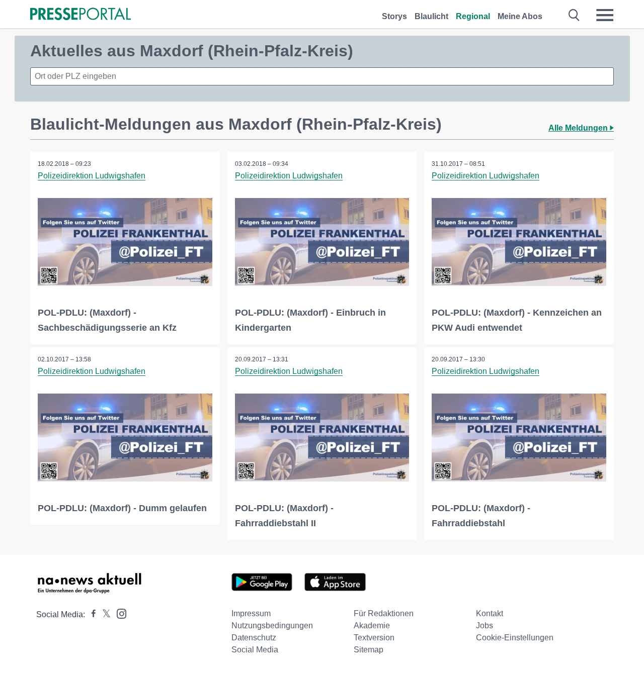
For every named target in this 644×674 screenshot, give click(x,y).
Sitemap (368, 649)
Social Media (254, 649)
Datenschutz (253, 637)
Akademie (372, 625)
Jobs (484, 625)
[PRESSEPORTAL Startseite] (80, 15)
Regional (473, 16)
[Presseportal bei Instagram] (118, 613)
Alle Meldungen (579, 128)
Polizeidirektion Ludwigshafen (91, 175)
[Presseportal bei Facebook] (90, 614)
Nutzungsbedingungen (272, 625)
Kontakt (489, 613)
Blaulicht (431, 16)
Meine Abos (520, 16)
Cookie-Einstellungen (514, 637)
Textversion (374, 637)
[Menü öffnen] (605, 15)
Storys (394, 16)
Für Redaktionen (384, 613)
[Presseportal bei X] (103, 614)
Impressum (251, 613)
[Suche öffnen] (574, 15)
